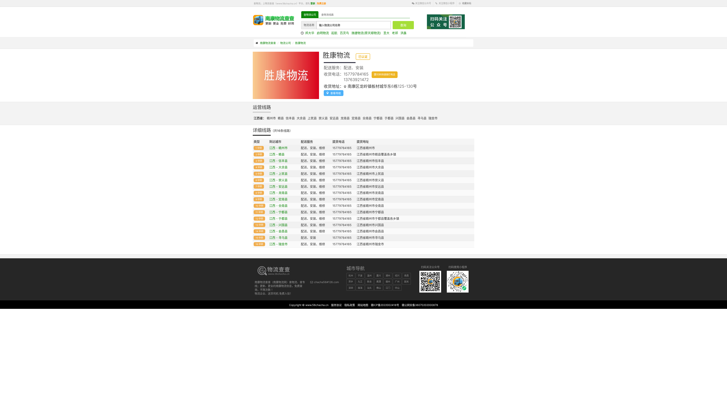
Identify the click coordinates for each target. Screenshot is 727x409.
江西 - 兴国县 (278, 225)
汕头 (369, 287)
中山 (397, 287)
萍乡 (351, 281)
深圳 (351, 287)
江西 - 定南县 (278, 199)
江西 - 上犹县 (278, 174)
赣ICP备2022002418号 (385, 305)
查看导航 (335, 93)
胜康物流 (300, 42)
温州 (369, 275)
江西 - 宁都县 (278, 212)
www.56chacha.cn (316, 305)
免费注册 (321, 3)
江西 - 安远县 (278, 186)
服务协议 (336, 305)
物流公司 (285, 42)
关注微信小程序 (446, 3)
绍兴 (397, 275)
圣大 (386, 33)
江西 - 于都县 (278, 218)
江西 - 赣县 (277, 154)
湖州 (388, 275)
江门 (388, 287)
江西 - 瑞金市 (278, 244)
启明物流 (323, 33)
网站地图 (363, 305)
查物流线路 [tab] (327, 14)
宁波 (360, 275)
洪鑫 (403, 33)
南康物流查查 (268, 42)
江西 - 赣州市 (278, 148)
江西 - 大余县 (278, 167)
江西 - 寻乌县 (278, 238)
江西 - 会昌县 (278, 231)
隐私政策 (349, 305)
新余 (369, 281)
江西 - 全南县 (278, 206)
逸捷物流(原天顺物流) (366, 33)
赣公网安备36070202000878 (420, 305)
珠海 (360, 287)
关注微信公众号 (423, 3)
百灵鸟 (344, 33)
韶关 (406, 281)
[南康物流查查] (274, 20)
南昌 (406, 275)
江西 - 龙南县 (278, 193)
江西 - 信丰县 (278, 161)
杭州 (351, 275)
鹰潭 (378, 281)
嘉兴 (378, 275)
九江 (360, 281)
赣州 (388, 281)
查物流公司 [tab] (310, 14)
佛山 (378, 287)
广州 (397, 281)
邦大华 (309, 33)
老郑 (395, 33)
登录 (312, 3)
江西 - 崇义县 (278, 180)
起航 (334, 33)
